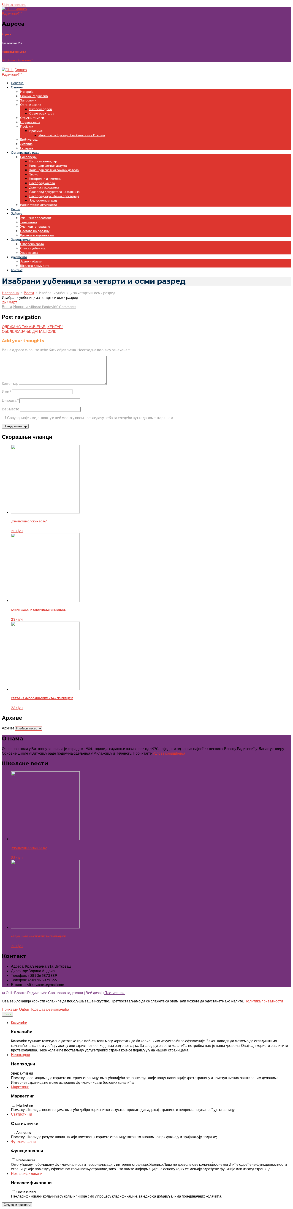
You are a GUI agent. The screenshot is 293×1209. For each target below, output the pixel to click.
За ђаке (16, 213)
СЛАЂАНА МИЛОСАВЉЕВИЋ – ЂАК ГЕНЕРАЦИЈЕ (42, 698)
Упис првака (29, 252)
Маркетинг (20, 1087)
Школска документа (34, 265)
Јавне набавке (31, 261)
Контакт (16, 270)
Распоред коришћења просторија (54, 196)
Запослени (28, 100)
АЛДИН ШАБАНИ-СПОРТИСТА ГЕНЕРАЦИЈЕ (38, 609)
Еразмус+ (36, 131)
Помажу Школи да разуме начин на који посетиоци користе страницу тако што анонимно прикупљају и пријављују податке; (114, 1137)
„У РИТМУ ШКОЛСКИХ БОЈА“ (29, 521)
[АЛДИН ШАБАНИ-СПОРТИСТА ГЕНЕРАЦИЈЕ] (45, 600)
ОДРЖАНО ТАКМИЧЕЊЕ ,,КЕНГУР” (32, 327)
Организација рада (25, 152)
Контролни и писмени (45, 178)
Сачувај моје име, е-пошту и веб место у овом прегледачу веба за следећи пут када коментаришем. (90, 417)
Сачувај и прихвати (17, 1204)
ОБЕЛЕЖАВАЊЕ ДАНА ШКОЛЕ (29, 331)
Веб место (10, 409)
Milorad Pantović (42, 306)
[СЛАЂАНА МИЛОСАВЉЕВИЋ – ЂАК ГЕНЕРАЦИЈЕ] (45, 689)
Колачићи (19, 1022)
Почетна (17, 83)
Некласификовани (26, 1173)
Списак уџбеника (33, 248)
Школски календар (43, 161)
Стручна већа (30, 122)
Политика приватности (263, 1001)
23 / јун (17, 531)
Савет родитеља (41, 113)
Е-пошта (10, 400)
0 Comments (66, 306)
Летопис (26, 144)
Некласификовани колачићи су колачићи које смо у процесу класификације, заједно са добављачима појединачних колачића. (116, 1196)
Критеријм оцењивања (37, 235)
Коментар (10, 383)
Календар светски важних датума (54, 170)
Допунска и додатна (44, 187)
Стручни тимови (32, 118)
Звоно (33, 174)
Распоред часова (42, 183)
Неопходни (20, 1054)
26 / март (9, 302)
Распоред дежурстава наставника (54, 192)
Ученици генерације (35, 226)
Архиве (8, 728)
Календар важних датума (48, 165)
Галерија (26, 148)
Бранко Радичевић (34, 96)
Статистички (21, 1114)
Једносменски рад (43, 200)
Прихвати (10, 1009)
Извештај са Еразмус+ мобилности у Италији (71, 135)
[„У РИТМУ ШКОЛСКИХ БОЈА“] (45, 512)
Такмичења (28, 222)
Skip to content (14, 4)
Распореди (28, 157)
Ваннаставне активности (38, 205)
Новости (20, 306)
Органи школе (30, 104)
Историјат (27, 91)
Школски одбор (40, 109)
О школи (17, 87)
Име (6, 391)
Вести (15, 209)
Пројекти (26, 126)
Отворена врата (32, 244)
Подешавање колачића (49, 1009)
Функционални (23, 1141)
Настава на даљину (34, 231)
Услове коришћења (168, 753)
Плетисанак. (114, 993)
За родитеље (21, 239)
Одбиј (24, 1009)
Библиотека (29, 139)
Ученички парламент (35, 218)
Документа (19, 257)
